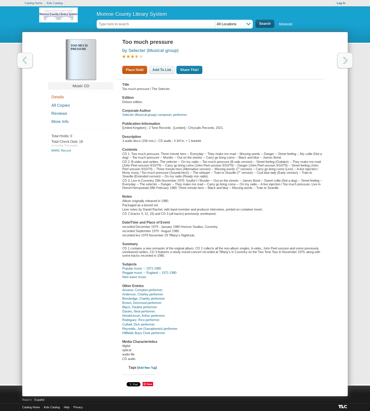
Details (57, 97)
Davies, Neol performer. (138, 311)
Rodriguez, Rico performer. (141, 320)
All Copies (60, 105)
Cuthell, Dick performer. (138, 324)
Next (345, 60)
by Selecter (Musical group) (150, 50)
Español (39, 399)
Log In (341, 3)
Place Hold (134, 70)
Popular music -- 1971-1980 (141, 268)
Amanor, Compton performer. (142, 290)
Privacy (78, 407)
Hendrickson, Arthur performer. (143, 315)
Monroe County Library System (132, 14)
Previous (25, 60)
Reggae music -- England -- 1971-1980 (149, 272)
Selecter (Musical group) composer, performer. (154, 114)
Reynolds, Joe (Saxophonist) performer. (150, 328)
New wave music (134, 277)
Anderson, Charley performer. (143, 294)
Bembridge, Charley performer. (143, 298)
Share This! (189, 70)
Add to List (161, 70)
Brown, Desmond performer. (142, 303)
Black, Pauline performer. (139, 307)
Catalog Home (33, 3)
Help (66, 407)
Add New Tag (147, 367)
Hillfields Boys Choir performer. (144, 333)
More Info (60, 121)
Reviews (59, 113)
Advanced (285, 23)
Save (149, 384)
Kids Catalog (55, 3)
